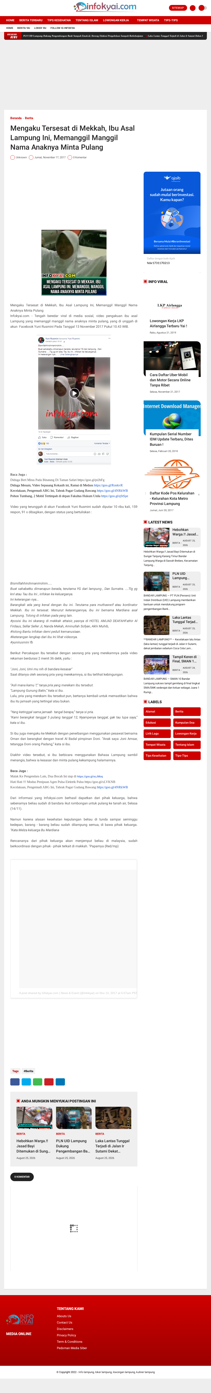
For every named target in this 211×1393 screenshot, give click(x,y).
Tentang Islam (87, 20)
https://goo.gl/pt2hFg (90, 480)
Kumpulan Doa (185, 722)
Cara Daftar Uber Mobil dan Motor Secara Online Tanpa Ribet (170, 380)
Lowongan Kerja (116, 20)
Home (10, 20)
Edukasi (151, 722)
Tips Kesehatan (59, 20)
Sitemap (178, 7)
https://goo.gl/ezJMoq (90, 776)
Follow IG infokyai (62, 28)
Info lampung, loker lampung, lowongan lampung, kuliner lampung (117, 1372)
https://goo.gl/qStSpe (114, 496)
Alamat (150, 711)
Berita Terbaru (30, 20)
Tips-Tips (181, 755)
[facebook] (5, 8)
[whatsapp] (37, 1082)
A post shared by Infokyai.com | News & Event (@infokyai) (57, 993)
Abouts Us (64, 1316)
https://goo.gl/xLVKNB (99, 782)
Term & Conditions (69, 1342)
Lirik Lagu (152, 733)
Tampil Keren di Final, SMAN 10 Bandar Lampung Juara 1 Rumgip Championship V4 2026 (184, 659)
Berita (29, 118)
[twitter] (11, 8)
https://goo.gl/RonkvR (108, 485)
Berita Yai (23, 28)
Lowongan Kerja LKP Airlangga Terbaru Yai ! (168, 323)
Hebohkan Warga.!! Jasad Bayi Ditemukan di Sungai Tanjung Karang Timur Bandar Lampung (33, 1146)
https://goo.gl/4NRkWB (112, 490)
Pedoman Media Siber (72, 1348)
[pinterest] (49, 1082)
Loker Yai (40, 28)
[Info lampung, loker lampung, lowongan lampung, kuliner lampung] (105, 13)
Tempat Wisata (148, 20)
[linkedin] (60, 1082)
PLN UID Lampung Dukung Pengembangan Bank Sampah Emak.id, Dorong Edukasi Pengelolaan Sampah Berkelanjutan (62, 36)
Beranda (16, 118)
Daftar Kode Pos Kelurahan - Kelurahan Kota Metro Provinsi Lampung (172, 498)
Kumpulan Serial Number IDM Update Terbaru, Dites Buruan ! (171, 439)
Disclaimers (65, 1329)
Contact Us (64, 1322)
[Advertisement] (105, 75)
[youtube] (22, 8)
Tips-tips (171, 20)
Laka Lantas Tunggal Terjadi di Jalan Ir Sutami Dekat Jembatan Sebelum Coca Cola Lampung (112, 1146)
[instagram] (16, 8)
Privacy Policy (66, 1335)
